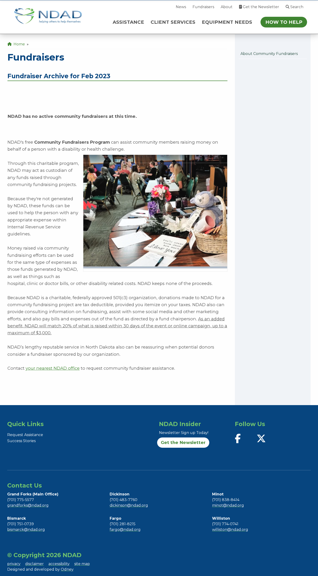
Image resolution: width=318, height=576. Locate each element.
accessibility (59, 564)
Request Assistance (25, 435)
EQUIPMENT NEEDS (227, 22)
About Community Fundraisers (269, 53)
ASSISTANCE (128, 22)
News (181, 7)
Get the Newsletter (260, 7)
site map (82, 564)
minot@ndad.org (228, 505)
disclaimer (34, 564)
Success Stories (21, 441)
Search (296, 7)
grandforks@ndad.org (28, 505)
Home (18, 44)
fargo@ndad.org (125, 529)
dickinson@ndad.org (129, 505)
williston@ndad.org (230, 529)
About (227, 7)
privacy (13, 564)
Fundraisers (203, 7)
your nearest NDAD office (53, 368)
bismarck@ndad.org (26, 529)
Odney (67, 569)
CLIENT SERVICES (173, 22)
